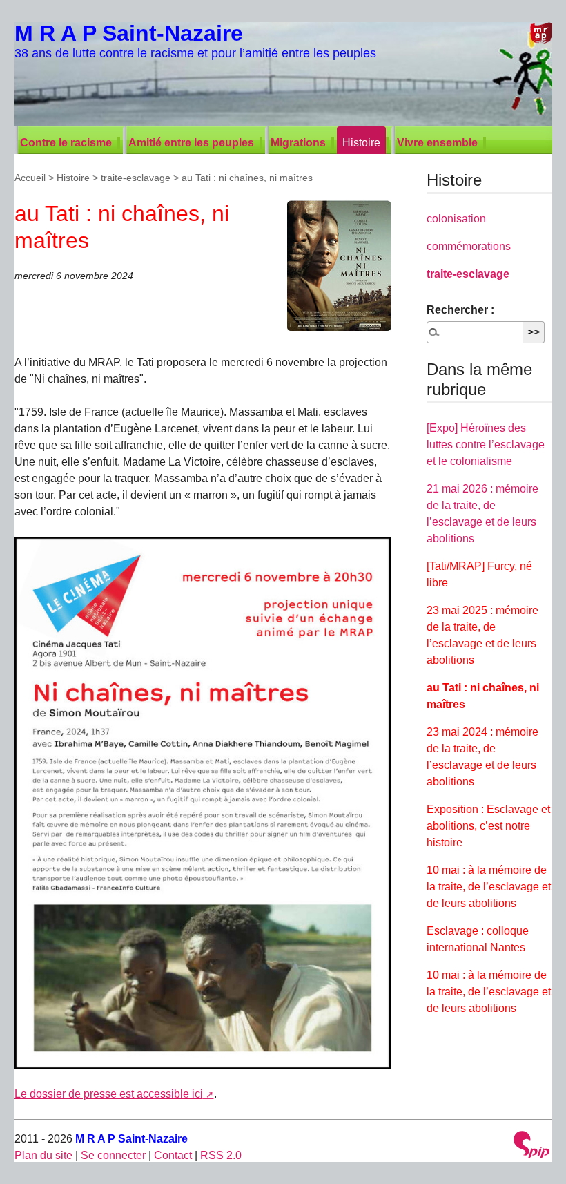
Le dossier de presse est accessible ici (108, 1094)
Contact (173, 1155)
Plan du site (43, 1155)
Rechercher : (460, 310)
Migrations (298, 143)
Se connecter (113, 1155)
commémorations (469, 246)
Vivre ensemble (437, 143)
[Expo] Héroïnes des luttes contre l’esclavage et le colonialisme (486, 444)
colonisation (456, 219)
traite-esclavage (135, 177)
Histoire (361, 143)
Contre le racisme (66, 143)
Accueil (30, 177)
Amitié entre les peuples (191, 143)
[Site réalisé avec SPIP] (531, 1146)
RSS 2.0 (221, 1155)
